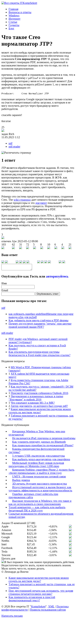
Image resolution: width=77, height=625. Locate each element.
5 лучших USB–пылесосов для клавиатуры (38, 455)
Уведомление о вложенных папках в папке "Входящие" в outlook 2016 (36, 398)
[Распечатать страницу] (16, 152)
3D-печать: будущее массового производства (39, 483)
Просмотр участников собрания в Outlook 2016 (39, 393)
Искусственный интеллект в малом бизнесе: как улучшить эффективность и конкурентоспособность (40, 489)
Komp (30, 2)
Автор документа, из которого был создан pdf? (39, 405)
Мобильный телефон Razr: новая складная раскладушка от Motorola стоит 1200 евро (36, 464)
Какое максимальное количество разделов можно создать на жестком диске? (40, 411)
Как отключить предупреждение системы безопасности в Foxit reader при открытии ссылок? (39, 353)
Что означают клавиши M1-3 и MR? (33, 402)
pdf (10, 143)
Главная (13, 9)
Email (4, 290)
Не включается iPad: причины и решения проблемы (43, 438)
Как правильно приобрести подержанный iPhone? (42, 445)
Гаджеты (14, 25)
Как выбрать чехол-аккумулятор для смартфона (41, 459)
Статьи (13, 21)
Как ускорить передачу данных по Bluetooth (39, 441)
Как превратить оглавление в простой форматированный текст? (32, 599)
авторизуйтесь (57, 276)
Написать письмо (12, 615)
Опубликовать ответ (48, 294)
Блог (11, 28)
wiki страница (22, 199)
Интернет (14, 18)
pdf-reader (14, 146)
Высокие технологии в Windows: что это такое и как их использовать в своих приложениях (40, 502)
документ (41, 202)
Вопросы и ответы (20, 12)
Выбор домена (21, 480)
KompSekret (38, 606)
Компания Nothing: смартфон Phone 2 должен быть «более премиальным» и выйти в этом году (41, 471)
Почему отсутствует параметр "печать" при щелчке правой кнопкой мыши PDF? (40, 325)
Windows (14, 15)
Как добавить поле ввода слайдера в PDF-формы (38, 320)
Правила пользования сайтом (48, 609)
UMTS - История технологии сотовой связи (39, 476)
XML (51, 606)
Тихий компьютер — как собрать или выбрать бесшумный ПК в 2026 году (37, 509)
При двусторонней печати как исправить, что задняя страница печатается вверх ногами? (41, 592)
